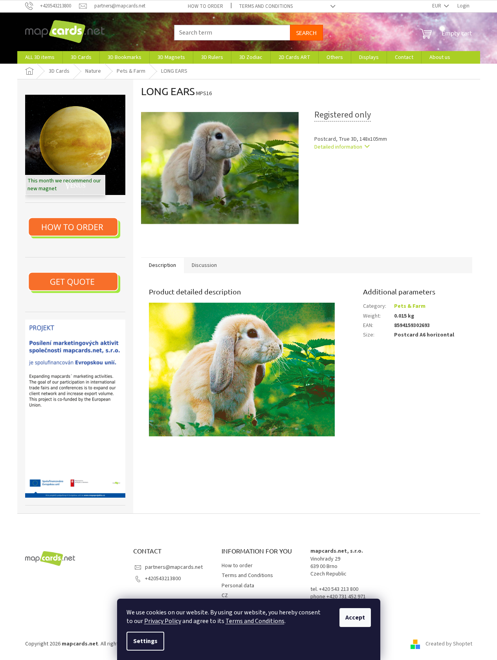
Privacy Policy (162, 621)
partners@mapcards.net (174, 567)
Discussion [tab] (204, 265)
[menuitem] (39, 57)
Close (355, 169)
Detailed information (338, 147)
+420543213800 (163, 579)
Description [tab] (162, 265)
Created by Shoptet (448, 644)
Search (306, 32)
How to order (205, 6)
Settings (145, 641)
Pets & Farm (409, 306)
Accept (355, 617)
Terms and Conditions (255, 621)
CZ (225, 595)
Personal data (238, 586)
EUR (437, 5)
